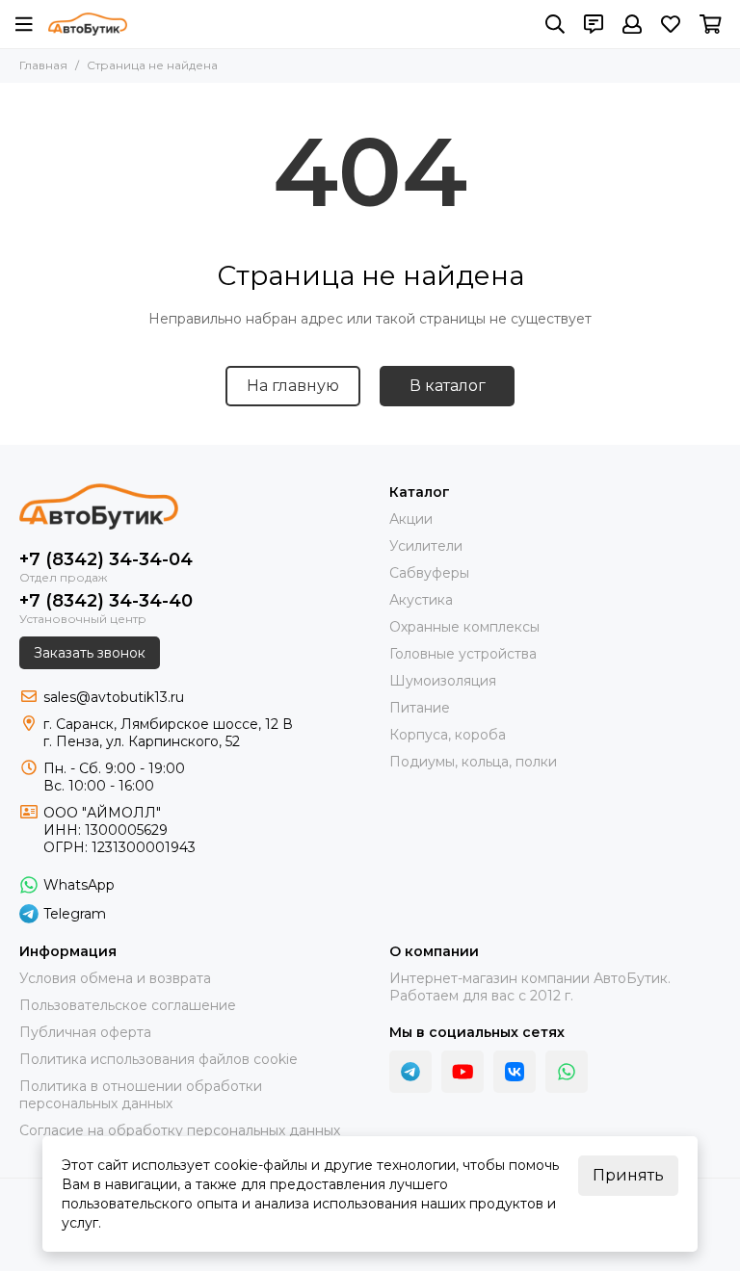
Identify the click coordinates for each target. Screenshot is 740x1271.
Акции (411, 519)
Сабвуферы (429, 573)
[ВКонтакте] (514, 1072)
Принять (628, 1175)
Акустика (421, 600)
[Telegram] (410, 1072)
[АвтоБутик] (87, 24)
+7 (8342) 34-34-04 (106, 559)
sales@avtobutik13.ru (113, 697)
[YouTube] (462, 1072)
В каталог (448, 385)
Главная (43, 65)
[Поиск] (555, 24)
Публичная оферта (85, 1032)
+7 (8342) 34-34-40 (106, 600)
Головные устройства (463, 653)
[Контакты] (593, 24)
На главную (293, 385)
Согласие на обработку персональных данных (179, 1130)
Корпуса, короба (447, 734)
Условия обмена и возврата (115, 978)
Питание (419, 707)
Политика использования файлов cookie (158, 1059)
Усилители (425, 546)
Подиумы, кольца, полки (473, 761)
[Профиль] (632, 24)
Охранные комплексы (464, 627)
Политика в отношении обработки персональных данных (140, 1094)
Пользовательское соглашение (127, 1005)
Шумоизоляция (442, 680)
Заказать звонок (89, 652)
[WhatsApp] (566, 1072)
